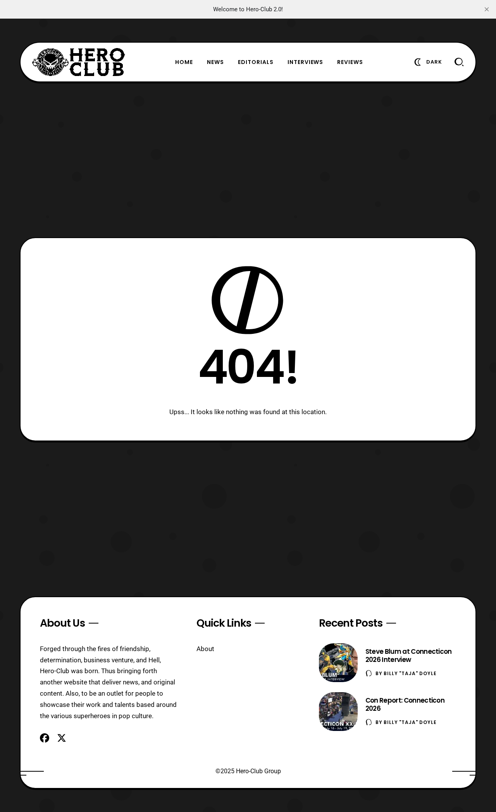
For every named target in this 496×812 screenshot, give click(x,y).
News (215, 62)
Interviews (306, 62)
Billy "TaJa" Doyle (410, 673)
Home (184, 62)
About (205, 649)
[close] (486, 9)
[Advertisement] (248, 159)
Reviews (350, 62)
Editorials (256, 62)
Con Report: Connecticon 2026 (404, 704)
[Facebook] (44, 738)
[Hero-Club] (78, 62)
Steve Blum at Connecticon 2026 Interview (408, 655)
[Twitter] (61, 738)
